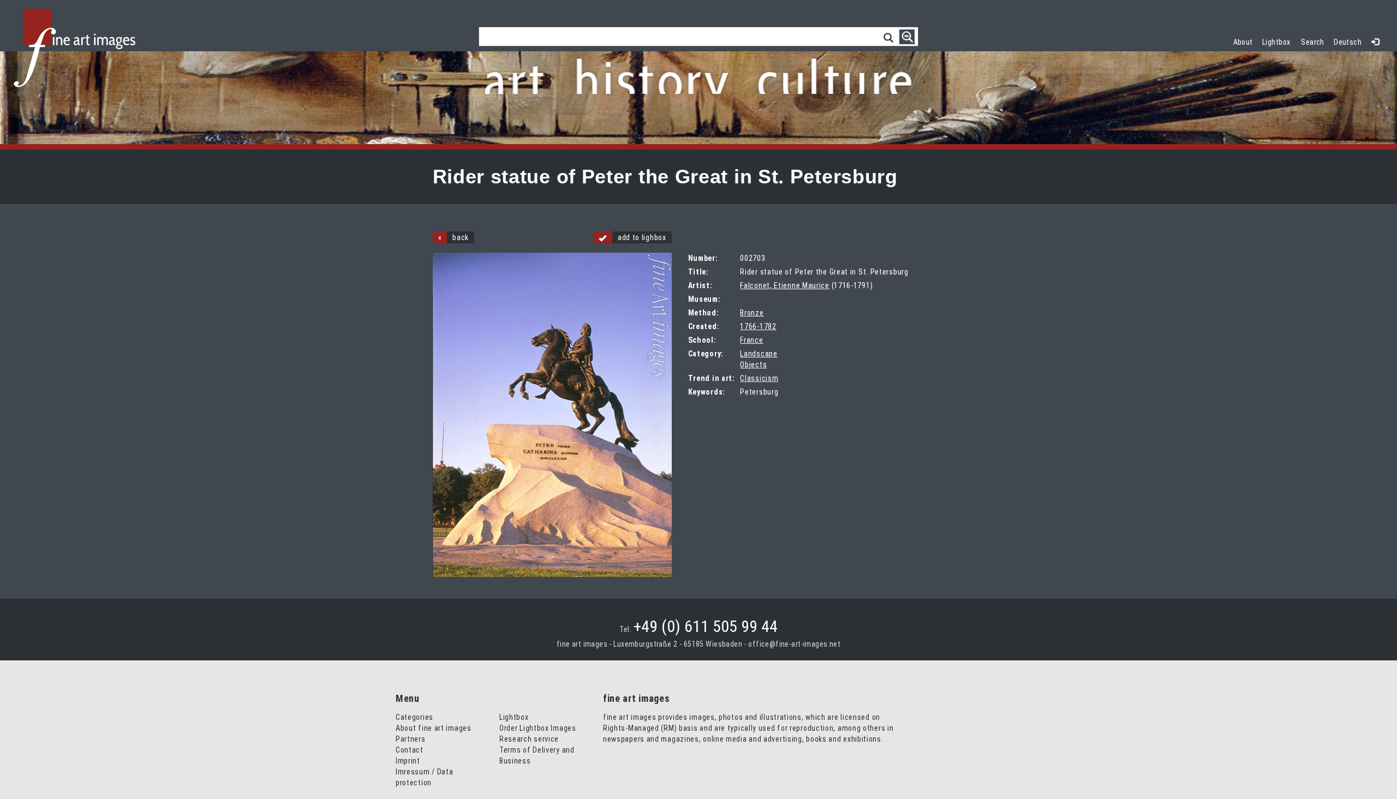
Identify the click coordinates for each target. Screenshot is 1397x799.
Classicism (759, 378)
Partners (411, 739)
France (751, 340)
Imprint (408, 760)
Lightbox (1278, 40)
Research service (529, 739)
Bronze (751, 312)
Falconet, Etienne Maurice (784, 285)
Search (1312, 42)
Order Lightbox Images (537, 728)
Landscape (758, 353)
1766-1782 (758, 326)
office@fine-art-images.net (794, 644)
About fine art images (433, 728)
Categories (414, 717)
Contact (409, 750)
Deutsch (1348, 42)
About (1243, 42)
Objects (753, 364)
